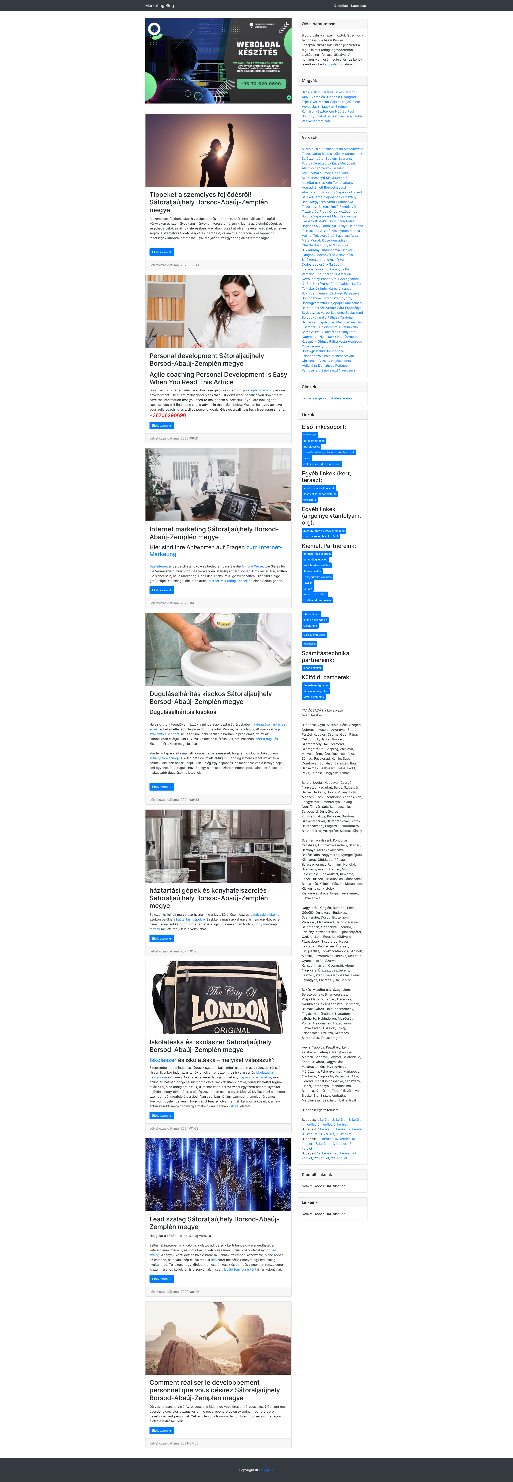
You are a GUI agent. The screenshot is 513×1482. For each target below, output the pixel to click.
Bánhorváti (329, 279)
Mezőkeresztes (314, 183)
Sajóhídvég (327, 322)
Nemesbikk (328, 337)
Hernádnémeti (313, 187)
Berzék (320, 308)
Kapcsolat (358, 6)
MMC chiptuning (313, 696)
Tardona (346, 317)
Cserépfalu (310, 327)
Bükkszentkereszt (316, 293)
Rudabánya (344, 202)
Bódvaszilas (311, 313)
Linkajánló (266, 1470)
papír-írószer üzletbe (255, 1077)
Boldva (307, 216)
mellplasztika (311, 446)
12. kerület (343, 1134)
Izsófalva (351, 235)
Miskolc (308, 149)
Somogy (308, 116)
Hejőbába (355, 226)
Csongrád (348, 97)
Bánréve (319, 284)
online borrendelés (315, 619)
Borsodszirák (312, 298)
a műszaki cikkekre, (265, 915)
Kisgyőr (346, 250)
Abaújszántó (312, 192)
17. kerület (338, 1144)
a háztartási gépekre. (189, 919)
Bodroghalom (348, 279)
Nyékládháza (312, 173)
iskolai (235, 1106)
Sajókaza (343, 192)
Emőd (327, 173)
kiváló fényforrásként (239, 1269)
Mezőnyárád (326, 255)
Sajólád (308, 197)
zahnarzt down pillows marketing (324, 530)
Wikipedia (309, 643)
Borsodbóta (335, 351)
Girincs (323, 341)
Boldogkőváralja (314, 317)
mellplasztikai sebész (316, 565)
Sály (317, 226)
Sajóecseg (310, 322)
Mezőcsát (347, 163)
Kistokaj (321, 221)
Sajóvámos (348, 216)
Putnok (307, 163)
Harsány (308, 221)
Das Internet (158, 566)
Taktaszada (311, 231)
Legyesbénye (334, 260)
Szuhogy (337, 293)
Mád (336, 216)
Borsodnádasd (335, 187)
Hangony (309, 255)
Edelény (332, 158)
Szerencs (345, 158)
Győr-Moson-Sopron (326, 102)
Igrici (324, 288)
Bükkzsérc (329, 332)
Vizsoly (325, 361)
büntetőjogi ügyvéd (315, 559)
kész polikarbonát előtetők (319, 493)
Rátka (334, 341)
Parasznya (352, 293)
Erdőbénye (353, 308)
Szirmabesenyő (314, 178)
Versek (307, 588)
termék (154, 929)
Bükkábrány (311, 250)
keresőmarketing (314, 440)
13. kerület (325, 1139)
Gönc (332, 221)
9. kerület (355, 1129)
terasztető (309, 499)
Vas (305, 121)
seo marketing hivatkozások (321, 536)
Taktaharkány (343, 183)
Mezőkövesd (353, 149)
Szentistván (348, 207)
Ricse (326, 240)
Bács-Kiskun (311, 92)
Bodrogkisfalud (314, 351)
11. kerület (326, 1134)
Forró (334, 207)
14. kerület (342, 1139)
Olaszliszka (311, 245)
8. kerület (339, 1129)
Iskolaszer (163, 1060)
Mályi (330, 178)
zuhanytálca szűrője (164, 758)
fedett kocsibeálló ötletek (319, 488)
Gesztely (349, 197)
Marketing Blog (159, 5)
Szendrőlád (346, 221)
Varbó (326, 313)
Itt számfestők (312, 571)
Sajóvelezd (330, 370)
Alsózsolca (310, 168)
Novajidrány (311, 279)
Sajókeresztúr (313, 260)
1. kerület (323, 1120)
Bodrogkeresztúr (315, 303)
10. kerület (309, 1134)
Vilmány (308, 274)
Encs (336, 163)
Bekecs (324, 207)
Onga (336, 173)
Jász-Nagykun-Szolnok (330, 107)
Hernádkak (339, 240)
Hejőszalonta (341, 361)
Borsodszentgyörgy (337, 298)
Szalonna (338, 313)
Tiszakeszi (310, 207)
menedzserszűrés (314, 594)
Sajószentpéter (314, 158)
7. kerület (324, 1129)
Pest (350, 111)
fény (214, 1260)
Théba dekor (311, 614)
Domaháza (326, 365)
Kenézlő (335, 288)
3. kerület (355, 1120)
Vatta (343, 341)
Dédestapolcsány (315, 264)
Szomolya (340, 245)
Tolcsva (319, 235)
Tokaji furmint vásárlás (317, 577)
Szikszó (325, 168)
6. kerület (341, 1124)
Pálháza (333, 317)
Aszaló (325, 231)
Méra (306, 240)
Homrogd (355, 341)
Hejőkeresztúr (330, 327)
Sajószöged (322, 216)
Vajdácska (348, 284)
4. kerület (309, 1124)
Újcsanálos (310, 361)
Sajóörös (333, 284)
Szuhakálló (349, 327)
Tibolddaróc (324, 274)
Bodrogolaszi (334, 346)
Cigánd (356, 192)
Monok (316, 240)
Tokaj (345, 173)
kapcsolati (331, 64)
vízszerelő (309, 434)
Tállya (343, 226)
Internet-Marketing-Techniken (230, 581)
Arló (329, 183)
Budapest (333, 97)
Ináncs (346, 288)
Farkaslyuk (330, 226)
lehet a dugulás (266, 739)
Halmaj (307, 235)
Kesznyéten (340, 231)
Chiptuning (310, 625)
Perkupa (341, 365)
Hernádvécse (347, 337)
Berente (308, 308)
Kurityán (326, 245)
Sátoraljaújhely (333, 154)
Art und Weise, (253, 566)
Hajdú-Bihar (351, 102)
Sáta (341, 308)
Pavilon (308, 582)
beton (307, 458)
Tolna (358, 116)
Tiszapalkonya (313, 269)
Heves (307, 107)
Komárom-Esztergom (318, 111)
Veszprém (316, 121)
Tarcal (319, 197)
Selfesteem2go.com (316, 685)
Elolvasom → (162, 252)
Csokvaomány (313, 346)
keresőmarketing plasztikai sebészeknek (328, 452)
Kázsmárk (310, 341)
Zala (327, 121)
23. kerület (339, 1158)
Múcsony (329, 192)
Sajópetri (336, 264)
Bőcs (306, 202)
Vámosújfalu (311, 370)
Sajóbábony (333, 197)
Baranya (328, 92)
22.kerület (321, 1158)
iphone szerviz (312, 667)
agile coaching (261, 390)
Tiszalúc (338, 168)
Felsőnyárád (346, 332)
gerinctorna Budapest (317, 553)
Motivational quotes (315, 691)
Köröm (307, 284)
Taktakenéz (311, 288)
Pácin (349, 269)
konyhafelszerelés (338, 398)
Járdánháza (335, 235)
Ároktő (331, 308)
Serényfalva (311, 332)
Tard (360, 284)
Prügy (324, 211)
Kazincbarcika (333, 149)
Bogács (308, 226)
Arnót (331, 202)
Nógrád (341, 111)
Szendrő (341, 178)
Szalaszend (354, 313)
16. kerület (321, 1144)
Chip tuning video (314, 634)
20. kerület (342, 1153)
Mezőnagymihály (349, 322)
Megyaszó (318, 202)
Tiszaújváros (312, 154)
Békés (340, 92)
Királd (327, 356)
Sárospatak (353, 154)
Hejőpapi (335, 303)
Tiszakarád (310, 211)
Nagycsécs (347, 370)
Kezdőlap (341, 6)
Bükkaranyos (335, 269)
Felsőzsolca (322, 163)
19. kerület (325, 1153)
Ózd (318, 149)
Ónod (333, 211)
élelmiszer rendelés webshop (321, 464)
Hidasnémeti (352, 303)
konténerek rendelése (317, 600)
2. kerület (339, 1120)
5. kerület (325, 1124)
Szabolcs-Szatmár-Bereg (334, 116)
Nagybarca (310, 337)
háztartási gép (313, 398)
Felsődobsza (312, 356)
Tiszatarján (342, 274)
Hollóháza (310, 365)
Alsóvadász (345, 255)
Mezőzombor (348, 211)
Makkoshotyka (343, 356)
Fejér (306, 102)
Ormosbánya (331, 250)
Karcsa (355, 231)
